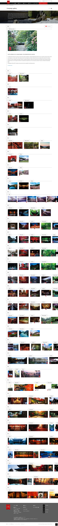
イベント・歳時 (14, 3)
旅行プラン (29, 3)
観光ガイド (19, 3)
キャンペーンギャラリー (43, 3)
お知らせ (40, 1)
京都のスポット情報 (16, 513)
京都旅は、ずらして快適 (16, 510)
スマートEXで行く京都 (36, 507)
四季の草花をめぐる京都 (16, 511)
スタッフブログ (36, 3)
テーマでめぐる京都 (16, 509)
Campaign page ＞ (10, 65)
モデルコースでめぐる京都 (17, 508)
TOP (56, 524)
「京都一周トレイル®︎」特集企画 (17, 512)
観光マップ (24, 3)
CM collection (49, 26)
